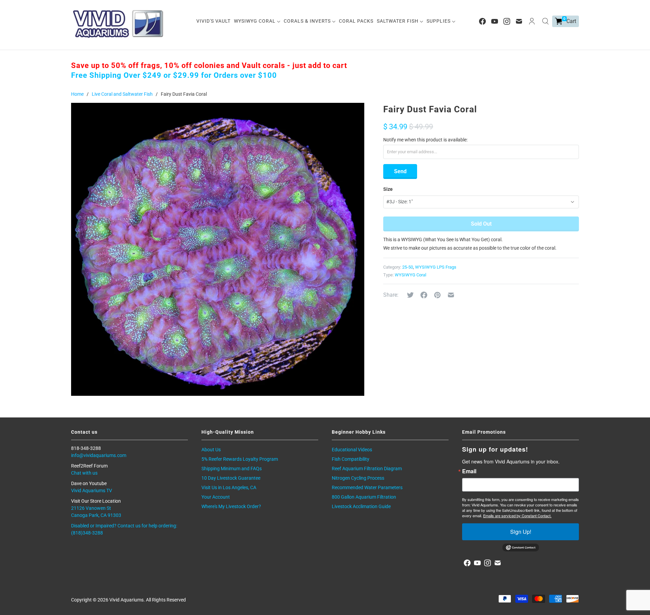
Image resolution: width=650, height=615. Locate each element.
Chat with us (84, 473)
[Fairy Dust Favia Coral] (217, 249)
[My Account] (532, 21)
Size (388, 189)
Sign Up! (520, 532)
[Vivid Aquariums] (118, 24)
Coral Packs (356, 21)
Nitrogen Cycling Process (358, 478)
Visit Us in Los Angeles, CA (228, 487)
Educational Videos (352, 449)
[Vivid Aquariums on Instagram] (507, 21)
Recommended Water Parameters (367, 487)
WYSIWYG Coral (255, 21)
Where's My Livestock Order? (231, 506)
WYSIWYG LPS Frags (435, 267)
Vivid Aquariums (126, 599)
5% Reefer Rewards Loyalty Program (239, 459)
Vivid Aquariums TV (91, 490)
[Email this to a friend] (451, 295)
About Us (211, 449)
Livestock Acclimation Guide (361, 506)
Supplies (439, 21)
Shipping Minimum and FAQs (231, 468)
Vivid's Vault (213, 21)
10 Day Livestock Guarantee (230, 478)
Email (469, 471)
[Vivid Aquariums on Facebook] (482, 21)
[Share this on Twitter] (410, 295)
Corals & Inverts (308, 21)
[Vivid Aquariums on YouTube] (495, 21)
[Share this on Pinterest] (437, 295)
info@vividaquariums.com (98, 455)
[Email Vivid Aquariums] (519, 21)
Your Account (215, 497)
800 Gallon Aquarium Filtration (364, 497)
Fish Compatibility (350, 459)
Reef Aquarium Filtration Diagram (367, 468)
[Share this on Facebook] (424, 295)
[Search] (545, 21)
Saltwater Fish (398, 21)
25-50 (407, 267)
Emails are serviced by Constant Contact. (517, 515)
